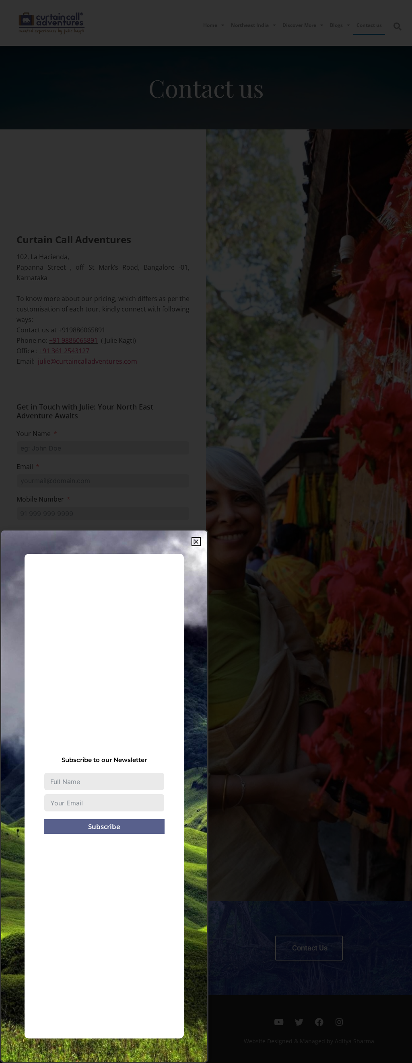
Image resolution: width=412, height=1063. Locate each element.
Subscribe (104, 826)
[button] (196, 542)
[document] (206, 531)
